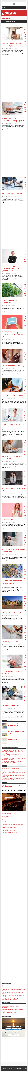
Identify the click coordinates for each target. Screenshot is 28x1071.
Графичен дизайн (6, 829)
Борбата (4, 818)
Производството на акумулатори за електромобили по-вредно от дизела (10, 1005)
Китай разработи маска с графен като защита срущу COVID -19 (13, 776)
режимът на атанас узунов (8, 813)
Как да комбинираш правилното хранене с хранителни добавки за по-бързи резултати (12, 751)
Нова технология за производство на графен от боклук (13, 773)
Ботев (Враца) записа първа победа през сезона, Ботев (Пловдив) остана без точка (13, 990)
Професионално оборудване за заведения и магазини (12, 825)
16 (14, 716)
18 (21, 716)
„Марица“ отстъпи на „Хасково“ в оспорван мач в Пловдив (13, 996)
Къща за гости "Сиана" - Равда (9, 827)
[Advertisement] (14, 78)
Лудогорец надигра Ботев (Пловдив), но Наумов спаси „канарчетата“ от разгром (13, 998)
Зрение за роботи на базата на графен (11, 768)
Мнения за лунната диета (8, 834)
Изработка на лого (6, 823)
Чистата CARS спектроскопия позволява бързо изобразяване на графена (13, 779)
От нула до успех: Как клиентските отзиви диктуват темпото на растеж (12, 762)
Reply (4, 48)
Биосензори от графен (7, 819)
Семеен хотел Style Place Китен (9, 832)
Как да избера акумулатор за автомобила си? (12, 1009)
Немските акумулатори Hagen (9, 1012)
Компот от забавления (7, 814)
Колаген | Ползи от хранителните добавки (12, 753)
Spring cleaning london (7, 816)
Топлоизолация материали (8, 830)
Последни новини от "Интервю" (20, 1068)
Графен (4, 821)
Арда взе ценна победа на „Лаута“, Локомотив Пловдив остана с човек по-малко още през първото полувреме (13, 987)
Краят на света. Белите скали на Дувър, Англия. (16, 724)
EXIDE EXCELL (5, 1007)
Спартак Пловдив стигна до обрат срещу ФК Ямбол (12, 993)
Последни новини (9, 21)
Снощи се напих (12, 739)
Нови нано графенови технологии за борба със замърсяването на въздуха (13, 770)
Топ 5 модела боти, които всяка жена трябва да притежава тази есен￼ (13, 759)
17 (17, 716)
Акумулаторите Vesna (7, 1011)
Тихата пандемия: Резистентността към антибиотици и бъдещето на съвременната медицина (12, 756)
